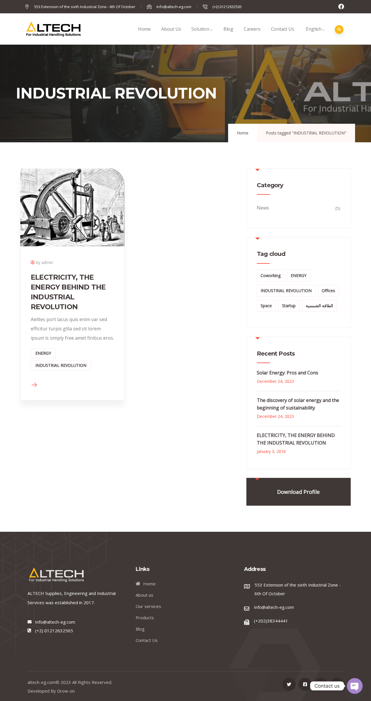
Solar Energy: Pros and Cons (287, 372)
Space (266, 305)
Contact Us (282, 29)
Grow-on (66, 691)
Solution (200, 29)
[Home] (53, 29)
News (263, 208)
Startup (289, 305)
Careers (252, 29)
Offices (328, 290)
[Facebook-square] (305, 684)
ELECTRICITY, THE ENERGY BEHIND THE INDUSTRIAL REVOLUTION (296, 439)
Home (144, 29)
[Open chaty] (355, 686)
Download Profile (298, 491)
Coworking (271, 275)
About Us (171, 29)
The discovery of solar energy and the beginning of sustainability (298, 404)
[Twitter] (289, 684)
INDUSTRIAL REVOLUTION (60, 365)
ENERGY (43, 353)
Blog (228, 29)
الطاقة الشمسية (319, 305)
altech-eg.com (42, 682)
